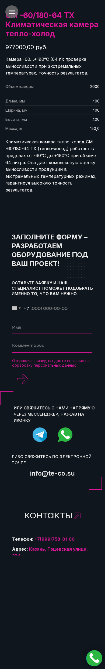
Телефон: (43, 539)
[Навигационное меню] (12, 12)
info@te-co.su (52, 473)
